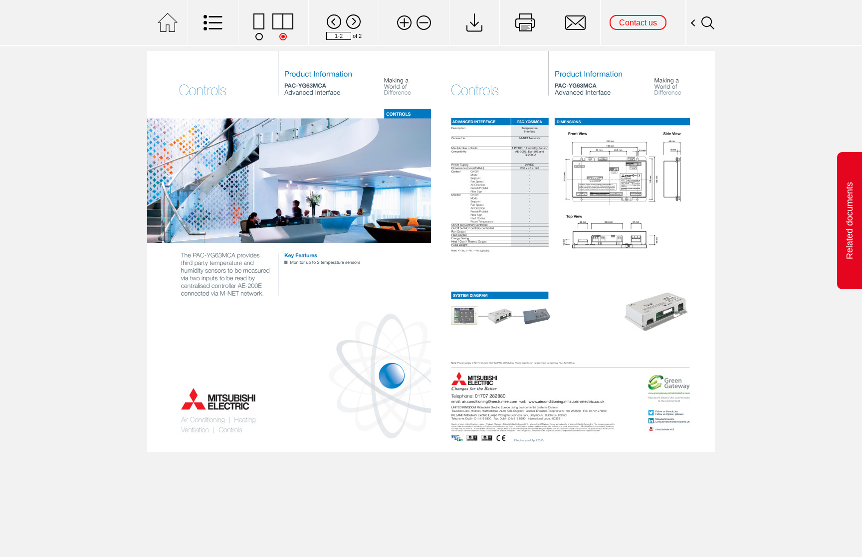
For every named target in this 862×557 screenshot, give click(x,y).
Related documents (850, 220)
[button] (404, 22)
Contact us (638, 22)
